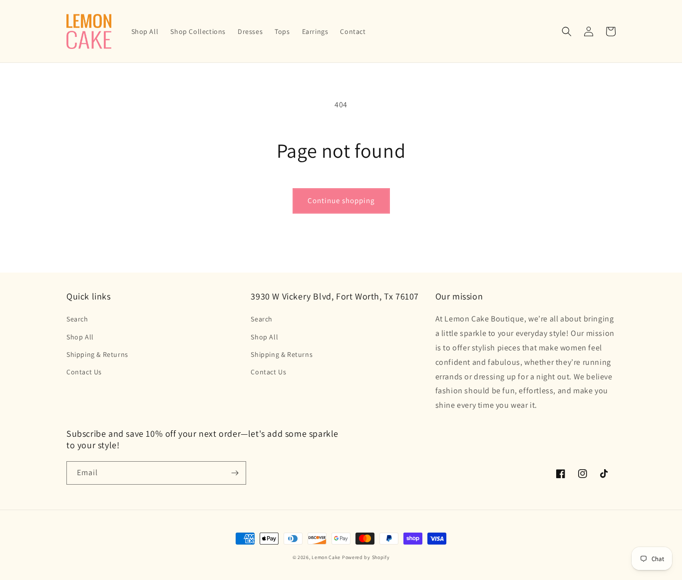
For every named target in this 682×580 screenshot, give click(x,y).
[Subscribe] (235, 473)
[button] (567, 31)
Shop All (80, 336)
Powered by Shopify (366, 557)
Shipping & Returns (97, 354)
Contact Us (84, 371)
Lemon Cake (326, 557)
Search (77, 318)
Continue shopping (341, 200)
